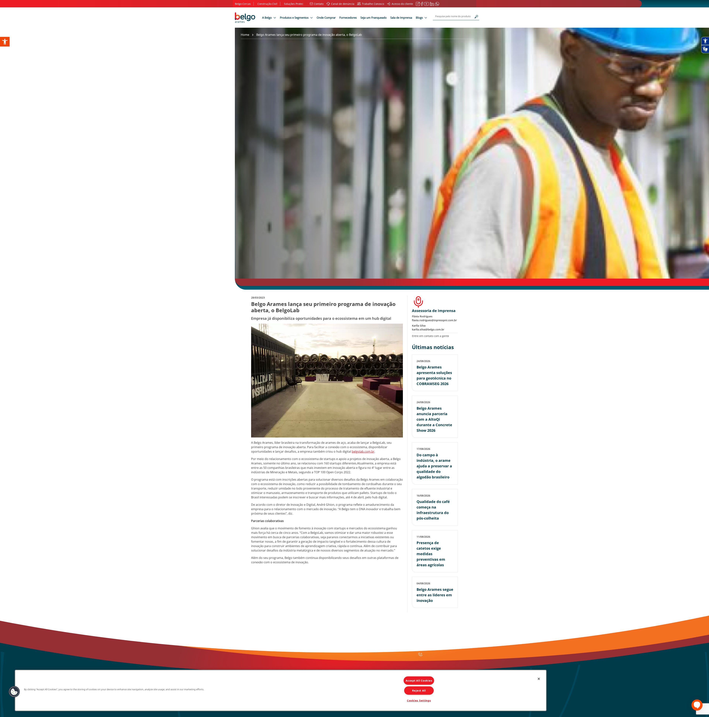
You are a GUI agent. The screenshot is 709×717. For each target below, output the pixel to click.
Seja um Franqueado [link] (373, 17)
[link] (5, 41)
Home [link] (245, 35)
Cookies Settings (419, 700)
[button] (14, 692)
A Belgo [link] (267, 17)
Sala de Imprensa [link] (401, 17)
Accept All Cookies (419, 680)
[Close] (539, 679)
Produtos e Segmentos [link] (294, 17)
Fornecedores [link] (348, 17)
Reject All (419, 690)
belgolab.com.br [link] (363, 451)
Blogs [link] (420, 17)
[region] (281, 690)
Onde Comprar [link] (326, 17)
